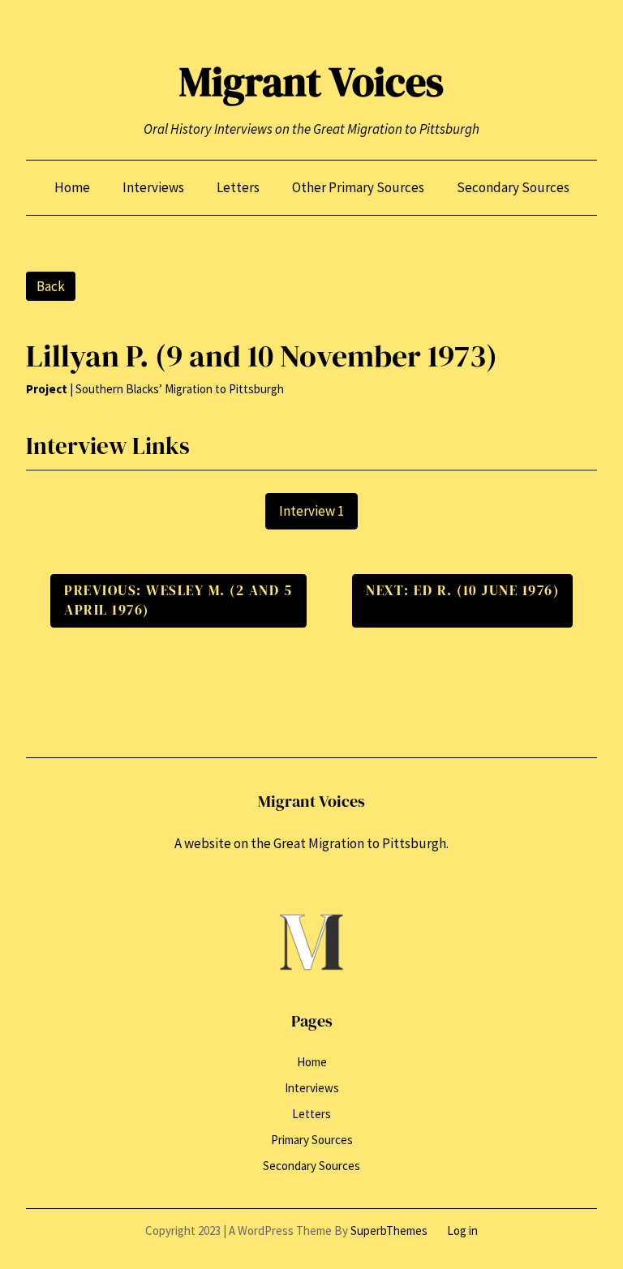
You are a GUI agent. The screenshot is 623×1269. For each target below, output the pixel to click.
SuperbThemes (389, 1230)
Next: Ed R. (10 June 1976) (462, 590)
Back (51, 286)
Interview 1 (311, 511)
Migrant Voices (311, 81)
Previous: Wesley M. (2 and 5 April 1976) (178, 600)
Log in (462, 1230)
